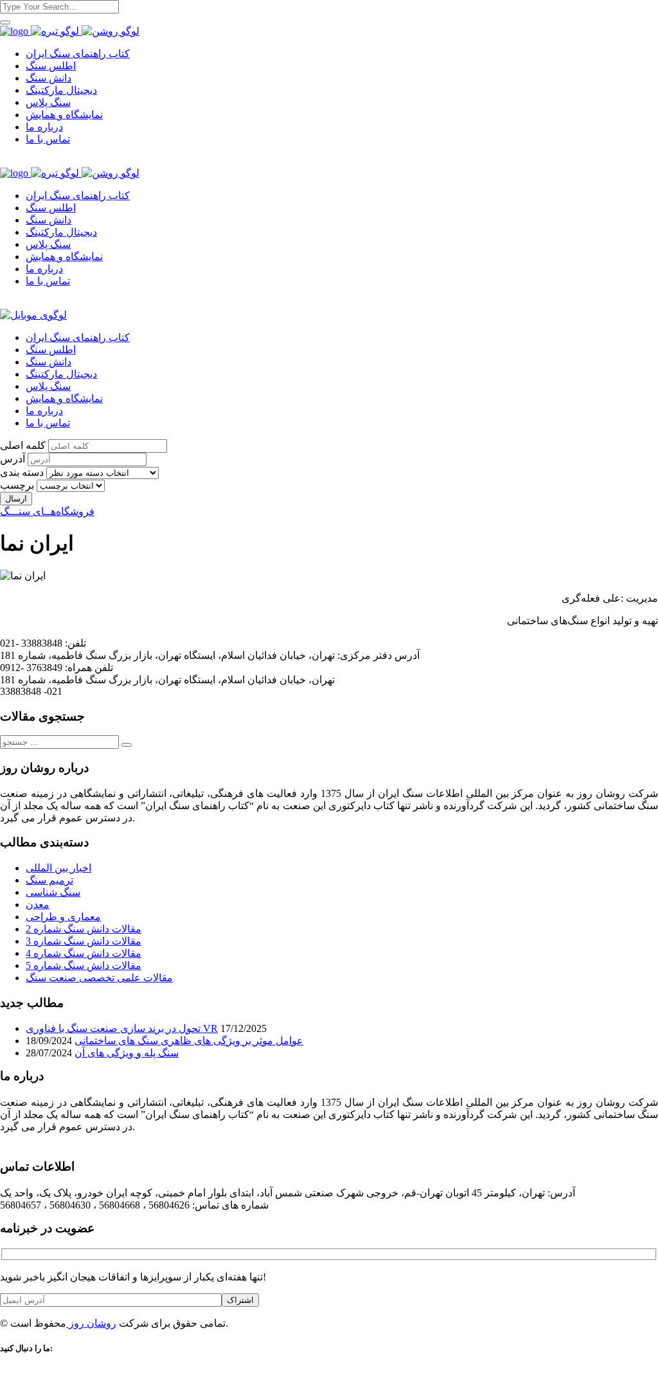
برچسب (17, 485)
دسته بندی (22, 472)
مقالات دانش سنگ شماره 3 (83, 941)
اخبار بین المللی (58, 867)
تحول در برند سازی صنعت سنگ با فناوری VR (122, 1028)
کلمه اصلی (23, 445)
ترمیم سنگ (49, 880)
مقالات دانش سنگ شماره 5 (83, 965)
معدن (37, 904)
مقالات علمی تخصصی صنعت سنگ (99, 977)
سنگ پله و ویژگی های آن (127, 1052)
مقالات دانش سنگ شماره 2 (83, 928)
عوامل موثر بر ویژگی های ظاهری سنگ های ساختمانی (189, 1040)
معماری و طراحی (63, 916)
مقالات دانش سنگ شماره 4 (83, 953)
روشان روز (91, 1323)
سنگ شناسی (53, 892)
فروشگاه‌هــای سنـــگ (47, 511)
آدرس (12, 458)
